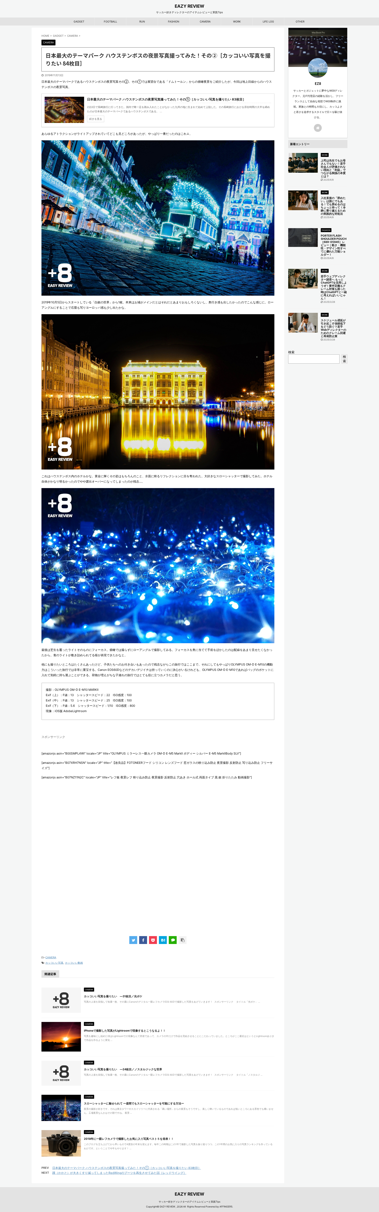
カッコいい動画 (74, 962)
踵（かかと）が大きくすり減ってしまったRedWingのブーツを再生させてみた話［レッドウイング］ (119, 1173)
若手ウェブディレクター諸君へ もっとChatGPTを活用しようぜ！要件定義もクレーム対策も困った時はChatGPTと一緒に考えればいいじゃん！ (334, 287)
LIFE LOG (268, 21)
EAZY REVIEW (189, 6)
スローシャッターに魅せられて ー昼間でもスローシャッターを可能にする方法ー (134, 1103)
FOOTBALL (110, 21)
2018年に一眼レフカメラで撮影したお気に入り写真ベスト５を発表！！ (129, 1138)
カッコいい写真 (54, 962)
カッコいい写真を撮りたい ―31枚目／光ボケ (113, 996)
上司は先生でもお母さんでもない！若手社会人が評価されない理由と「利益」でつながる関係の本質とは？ (333, 168)
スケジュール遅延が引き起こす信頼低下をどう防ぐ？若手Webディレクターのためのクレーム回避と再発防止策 (333, 328)
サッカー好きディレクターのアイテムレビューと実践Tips (189, 1201)
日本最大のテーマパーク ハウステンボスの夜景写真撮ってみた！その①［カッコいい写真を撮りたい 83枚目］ (126, 1168)
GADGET (79, 21)
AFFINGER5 (226, 1206)
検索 (291, 352)
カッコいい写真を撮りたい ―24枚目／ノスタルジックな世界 (123, 1069)
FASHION (173, 21)
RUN (142, 21)
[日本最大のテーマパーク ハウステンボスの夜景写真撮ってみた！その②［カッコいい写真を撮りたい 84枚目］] (163, 940)
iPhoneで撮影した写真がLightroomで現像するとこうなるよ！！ (125, 1030)
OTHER (300, 21)
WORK (237, 21)
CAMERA (205, 21)
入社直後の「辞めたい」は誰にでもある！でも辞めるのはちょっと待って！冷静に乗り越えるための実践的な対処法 (333, 205)
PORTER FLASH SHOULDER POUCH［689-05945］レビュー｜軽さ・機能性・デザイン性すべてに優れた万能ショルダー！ (333, 245)
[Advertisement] (157, 866)
